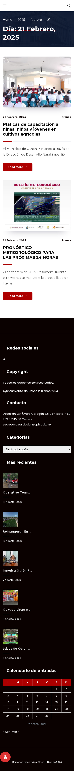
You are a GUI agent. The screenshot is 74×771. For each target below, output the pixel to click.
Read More (15, 167)
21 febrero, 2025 (14, 116)
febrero (36, 19)
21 (47, 709)
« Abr (6, 732)
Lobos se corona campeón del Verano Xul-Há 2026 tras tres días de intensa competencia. (17, 649)
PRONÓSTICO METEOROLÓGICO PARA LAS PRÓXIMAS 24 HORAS (30, 252)
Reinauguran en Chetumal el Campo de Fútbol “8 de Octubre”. (17, 531)
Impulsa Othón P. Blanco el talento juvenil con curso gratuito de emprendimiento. (17, 571)
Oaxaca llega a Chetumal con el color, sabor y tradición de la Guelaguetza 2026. (17, 610)
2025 (21, 19)
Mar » (15, 732)
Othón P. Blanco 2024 (49, 762)
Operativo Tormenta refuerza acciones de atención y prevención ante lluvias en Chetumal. (17, 492)
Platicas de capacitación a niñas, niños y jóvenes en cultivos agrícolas (30, 129)
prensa (66, 116)
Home (7, 19)
